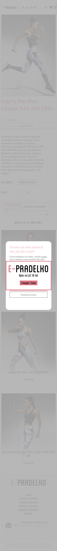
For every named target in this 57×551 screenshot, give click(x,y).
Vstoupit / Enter (28, 283)
